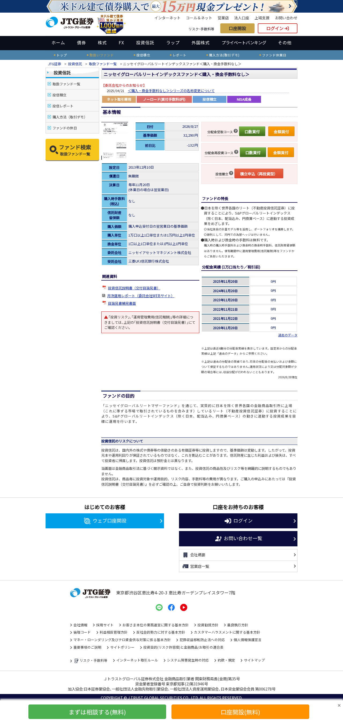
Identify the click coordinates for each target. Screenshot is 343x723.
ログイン (275, 28)
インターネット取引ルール (137, 660)
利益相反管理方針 (114, 632)
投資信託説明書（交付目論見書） (134, 287)
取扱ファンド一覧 (103, 63)
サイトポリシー (122, 647)
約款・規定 (226, 660)
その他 (285, 42)
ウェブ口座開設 (109, 520)
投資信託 (145, 42)
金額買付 (281, 131)
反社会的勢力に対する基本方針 (160, 632)
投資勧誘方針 (207, 624)
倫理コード (82, 632)
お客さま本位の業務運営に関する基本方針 (155, 624)
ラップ (173, 42)
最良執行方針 (237, 624)
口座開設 (237, 28)
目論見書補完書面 (122, 303)
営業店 (223, 17)
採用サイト (105, 624)
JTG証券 (54, 63)
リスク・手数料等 (93, 660)
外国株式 (201, 42)
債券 (81, 42)
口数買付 (252, 131)
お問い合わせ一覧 (243, 538)
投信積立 (59, 94)
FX (121, 42)
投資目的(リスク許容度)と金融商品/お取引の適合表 (183, 647)
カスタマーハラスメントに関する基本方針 (227, 632)
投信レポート (63, 105)
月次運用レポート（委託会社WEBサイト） (140, 295)
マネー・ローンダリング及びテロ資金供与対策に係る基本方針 (122, 639)
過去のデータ (287, 335)
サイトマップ (254, 660)
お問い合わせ (286, 17)
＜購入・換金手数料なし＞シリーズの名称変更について (171, 90)
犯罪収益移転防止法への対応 (202, 639)
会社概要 (197, 554)
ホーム (58, 42)
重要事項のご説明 (87, 647)
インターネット (167, 17)
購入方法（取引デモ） (70, 116)
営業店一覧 (199, 566)
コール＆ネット (199, 17)
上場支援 (262, 17)
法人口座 (241, 17)
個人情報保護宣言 (248, 639)
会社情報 (80, 624)
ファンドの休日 (65, 127)
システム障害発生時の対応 (188, 660)
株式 (102, 42)
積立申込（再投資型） (259, 173)
